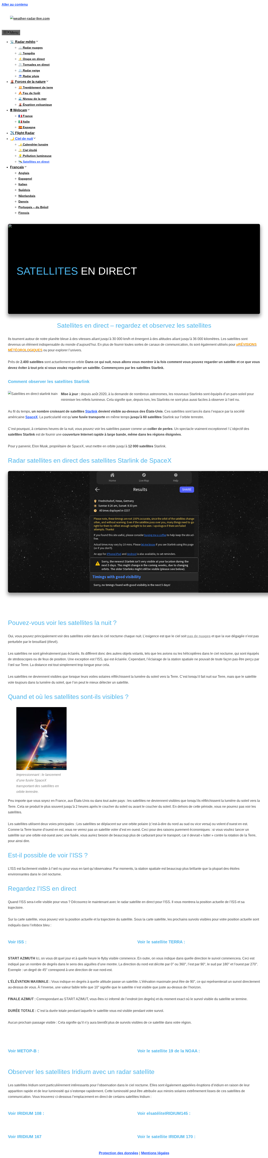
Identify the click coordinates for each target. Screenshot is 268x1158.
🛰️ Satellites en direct (33, 161)
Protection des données (118, 1153)
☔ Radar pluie (28, 76)
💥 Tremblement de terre (35, 87)
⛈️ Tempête (26, 53)
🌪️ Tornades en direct (34, 64)
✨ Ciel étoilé (27, 150)
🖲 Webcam (18, 110)
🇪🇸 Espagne (26, 127)
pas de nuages (199, 636)
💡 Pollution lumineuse (35, 155)
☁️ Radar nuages (30, 47)
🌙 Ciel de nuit (21, 138)
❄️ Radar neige (29, 70)
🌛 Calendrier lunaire (33, 144)
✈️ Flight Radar (22, 133)
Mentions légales (155, 1153)
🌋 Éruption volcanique (35, 104)
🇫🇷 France (25, 116)
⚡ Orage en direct (31, 59)
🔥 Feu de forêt (29, 93)
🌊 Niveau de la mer (32, 98)
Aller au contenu (15, 4)
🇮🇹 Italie (24, 121)
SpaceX (31, 417)
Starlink (91, 411)
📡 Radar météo (22, 42)
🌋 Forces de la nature (28, 81)
